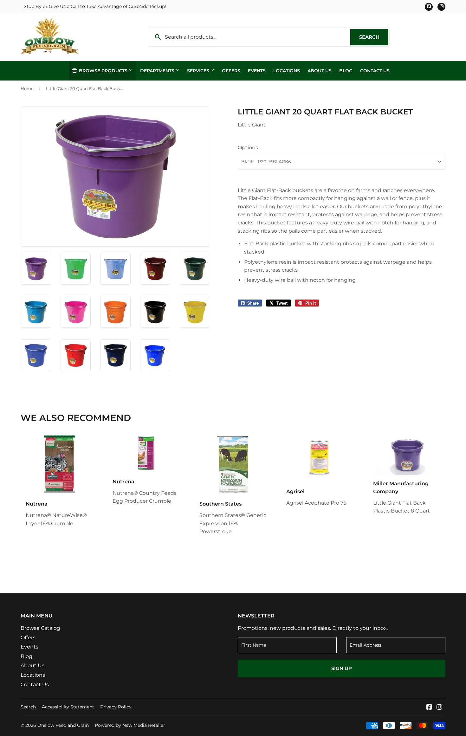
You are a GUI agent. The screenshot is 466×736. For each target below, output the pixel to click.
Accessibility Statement (68, 706)
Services (198, 70)
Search (373, 37)
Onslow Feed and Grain (63, 725)
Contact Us (375, 70)
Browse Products (103, 70)
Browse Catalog (40, 628)
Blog (346, 70)
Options (248, 148)
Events (257, 70)
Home (27, 88)
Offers (231, 70)
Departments (158, 70)
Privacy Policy (116, 706)
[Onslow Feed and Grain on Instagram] (439, 708)
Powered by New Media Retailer (130, 725)
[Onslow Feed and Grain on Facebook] (429, 708)
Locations (286, 70)
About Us (319, 70)
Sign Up (341, 668)
